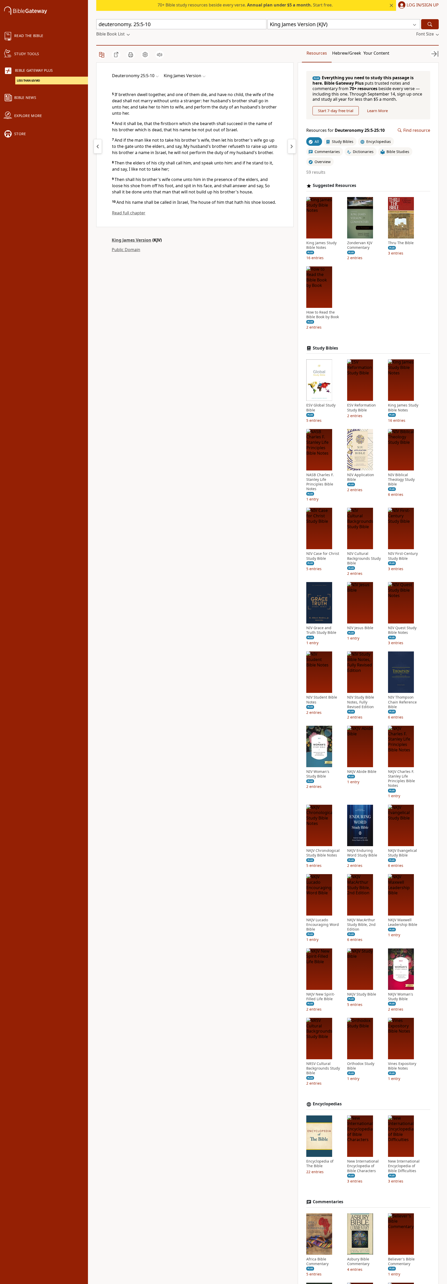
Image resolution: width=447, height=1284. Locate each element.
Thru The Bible (401, 243)
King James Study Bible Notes (321, 245)
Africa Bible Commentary (317, 1261)
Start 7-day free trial (335, 110)
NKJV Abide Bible (361, 771)
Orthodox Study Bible (360, 1066)
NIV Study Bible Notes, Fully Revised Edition (360, 702)
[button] (417, 5)
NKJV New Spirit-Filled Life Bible (320, 996)
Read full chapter (128, 213)
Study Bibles (325, 348)
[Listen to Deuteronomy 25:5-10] (159, 54)
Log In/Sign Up (423, 5)
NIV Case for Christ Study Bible (322, 556)
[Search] (430, 24)
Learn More (377, 110)
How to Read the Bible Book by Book (322, 314)
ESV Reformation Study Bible (361, 407)
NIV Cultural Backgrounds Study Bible (364, 558)
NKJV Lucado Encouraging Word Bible (322, 925)
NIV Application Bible (360, 477)
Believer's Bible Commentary (401, 1261)
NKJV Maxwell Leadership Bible (402, 922)
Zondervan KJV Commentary (359, 245)
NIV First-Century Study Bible (403, 556)
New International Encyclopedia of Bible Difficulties (404, 1166)
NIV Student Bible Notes (321, 699)
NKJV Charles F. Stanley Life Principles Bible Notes (401, 778)
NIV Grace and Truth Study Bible (321, 630)
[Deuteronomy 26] (292, 146)
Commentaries (328, 1202)
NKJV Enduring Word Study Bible (362, 853)
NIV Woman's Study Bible (317, 774)
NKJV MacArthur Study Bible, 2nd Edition (361, 925)
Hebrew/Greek (346, 53)
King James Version (131, 240)
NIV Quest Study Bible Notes (402, 630)
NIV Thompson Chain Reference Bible (402, 702)
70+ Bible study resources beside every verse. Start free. (245, 5)
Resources (317, 53)
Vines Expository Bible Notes (402, 1066)
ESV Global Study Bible (321, 407)
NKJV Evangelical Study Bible (402, 853)
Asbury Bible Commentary (358, 1261)
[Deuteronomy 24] (98, 146)
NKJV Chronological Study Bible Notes (323, 853)
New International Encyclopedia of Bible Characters (363, 1166)
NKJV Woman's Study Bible (400, 996)
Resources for (345, 130)
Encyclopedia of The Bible (319, 1163)
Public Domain (126, 249)
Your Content (376, 53)
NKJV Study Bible (361, 994)
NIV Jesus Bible (360, 628)
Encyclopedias (327, 1104)
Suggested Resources (334, 185)
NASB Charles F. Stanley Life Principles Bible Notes (320, 482)
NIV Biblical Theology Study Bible (401, 480)
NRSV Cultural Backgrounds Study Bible (323, 1068)
